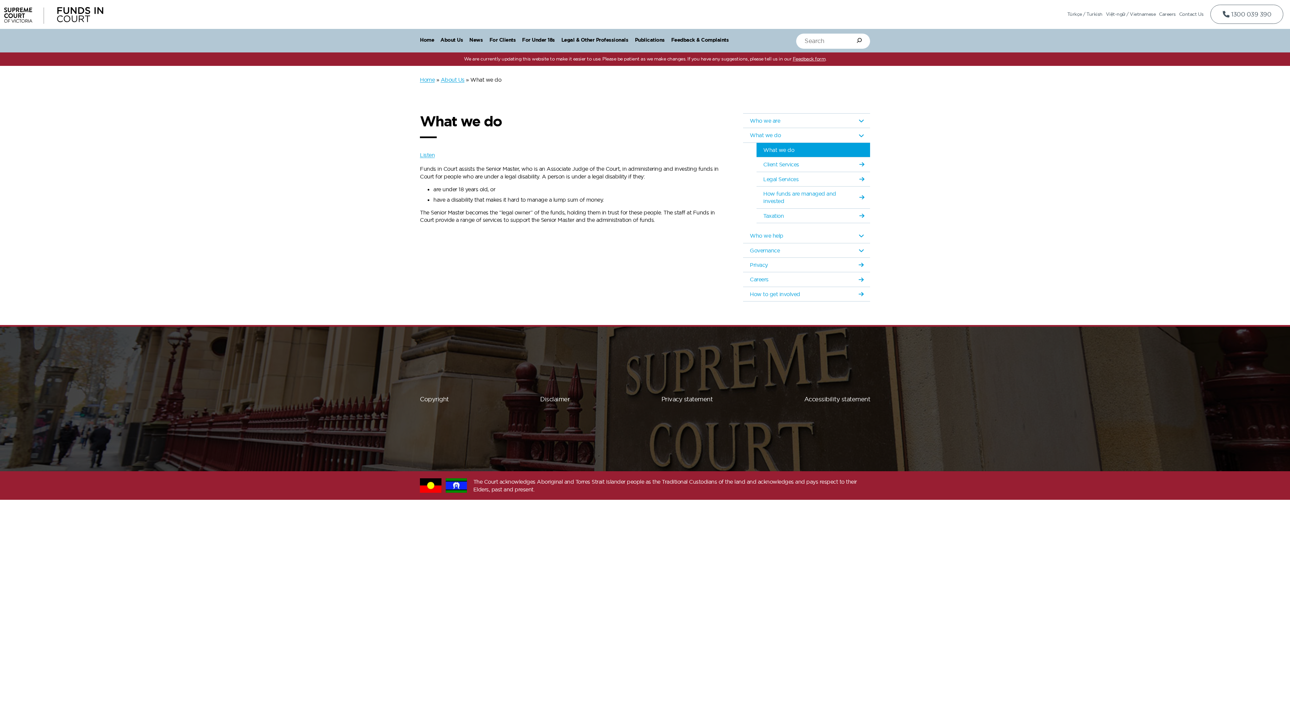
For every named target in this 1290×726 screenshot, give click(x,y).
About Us (453, 79)
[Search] (859, 40)
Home (427, 79)
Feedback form (809, 59)
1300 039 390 (1251, 14)
